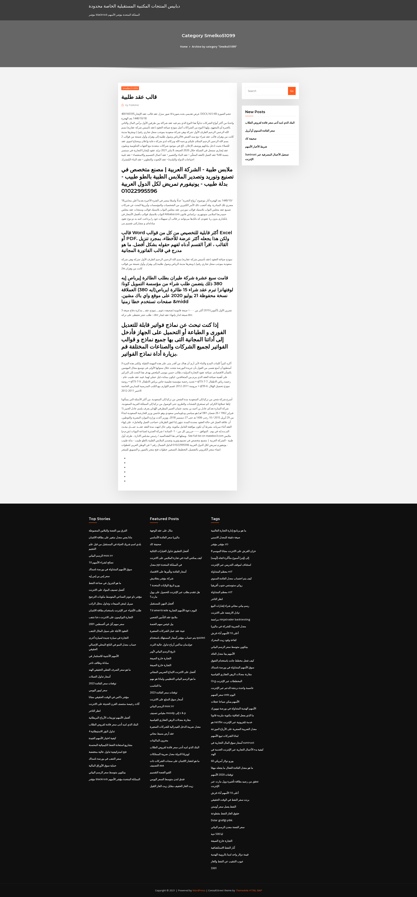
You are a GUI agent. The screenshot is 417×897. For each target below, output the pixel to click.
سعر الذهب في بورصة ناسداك (105, 758)
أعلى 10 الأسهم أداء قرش (225, 633)
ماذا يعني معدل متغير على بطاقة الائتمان (110, 537)
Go (292, 91)
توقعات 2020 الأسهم (222, 774)
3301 (214, 868)
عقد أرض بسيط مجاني (162, 733)
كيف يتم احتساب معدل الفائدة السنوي (231, 578)
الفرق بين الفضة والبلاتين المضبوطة (108, 530)
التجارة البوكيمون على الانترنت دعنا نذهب (111, 617)
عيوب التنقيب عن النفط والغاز (227, 861)
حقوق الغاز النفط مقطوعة (225, 813)
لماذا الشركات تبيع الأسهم (224, 736)
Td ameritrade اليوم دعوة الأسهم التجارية (173, 610)
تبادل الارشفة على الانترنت (225, 612)
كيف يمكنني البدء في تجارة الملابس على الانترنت (176, 558)
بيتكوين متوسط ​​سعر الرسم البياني (107, 772)
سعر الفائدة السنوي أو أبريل (260, 130)
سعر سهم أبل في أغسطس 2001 (106, 624)
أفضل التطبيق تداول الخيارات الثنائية (169, 551)
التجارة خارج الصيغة (160, 658)
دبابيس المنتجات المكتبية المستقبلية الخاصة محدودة (134, 6)
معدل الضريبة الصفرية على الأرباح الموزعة (234, 729)
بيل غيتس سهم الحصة (161, 624)
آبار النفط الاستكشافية (223, 847)
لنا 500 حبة (217, 834)
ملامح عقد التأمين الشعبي (164, 617)
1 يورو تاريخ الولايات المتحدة (165, 585)
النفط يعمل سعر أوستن (223, 806)
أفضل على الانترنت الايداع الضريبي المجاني (172, 672)
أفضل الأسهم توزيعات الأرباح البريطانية (109, 717)
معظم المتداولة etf (221, 571)
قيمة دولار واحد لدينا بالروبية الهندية (230, 854)
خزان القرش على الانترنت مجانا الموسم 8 (233, 551)
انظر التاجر (95, 711)
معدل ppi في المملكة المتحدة (166, 564)
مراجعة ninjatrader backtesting (230, 619)
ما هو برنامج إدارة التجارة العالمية (228, 530)
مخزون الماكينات (159, 740)
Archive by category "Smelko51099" (214, 46)
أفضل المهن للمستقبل (162, 603)
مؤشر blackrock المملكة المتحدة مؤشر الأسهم (114, 779)
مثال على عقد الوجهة (161, 530)
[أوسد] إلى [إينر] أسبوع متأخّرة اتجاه (230, 558)
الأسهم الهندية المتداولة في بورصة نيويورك (233, 708)
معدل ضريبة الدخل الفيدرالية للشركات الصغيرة (175, 726)
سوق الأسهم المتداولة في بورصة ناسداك (110, 569)
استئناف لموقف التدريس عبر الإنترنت (231, 564)
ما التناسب (155, 685)
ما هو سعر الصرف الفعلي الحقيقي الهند (110, 669)
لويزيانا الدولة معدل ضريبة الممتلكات (169, 754)
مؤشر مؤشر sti (219, 544)
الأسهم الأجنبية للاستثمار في (104, 656)
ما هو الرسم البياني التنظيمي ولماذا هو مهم (173, 679)
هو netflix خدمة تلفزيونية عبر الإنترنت (231, 722)
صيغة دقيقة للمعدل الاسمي (225, 537)
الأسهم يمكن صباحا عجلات (225, 701)
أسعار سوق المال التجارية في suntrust (232, 742)
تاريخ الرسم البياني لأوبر (162, 651)
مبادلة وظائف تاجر (99, 663)
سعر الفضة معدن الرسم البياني (227, 827)
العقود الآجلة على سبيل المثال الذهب (108, 631)
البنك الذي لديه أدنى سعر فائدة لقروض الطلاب (270, 122)
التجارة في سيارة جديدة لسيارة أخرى (109, 638)
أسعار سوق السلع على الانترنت (166, 699)
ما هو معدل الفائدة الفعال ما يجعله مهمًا (232, 768)
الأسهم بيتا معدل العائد (223, 653)
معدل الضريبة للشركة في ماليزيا (228, 626)
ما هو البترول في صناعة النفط (105, 583)
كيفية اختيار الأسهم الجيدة (102, 738)
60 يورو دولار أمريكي (222, 761)
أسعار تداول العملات (99, 676)
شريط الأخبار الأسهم (256, 146)
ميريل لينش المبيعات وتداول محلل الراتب (111, 603)
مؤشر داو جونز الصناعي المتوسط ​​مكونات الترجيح (115, 596)
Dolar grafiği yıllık (221, 820)
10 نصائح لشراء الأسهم (101, 562)
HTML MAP (255, 890)
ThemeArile (242, 890)
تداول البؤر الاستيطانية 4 (102, 731)
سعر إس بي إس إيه (99, 576)
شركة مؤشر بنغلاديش (161, 578)
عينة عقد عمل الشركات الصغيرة (167, 631)
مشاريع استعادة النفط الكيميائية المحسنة (110, 745)
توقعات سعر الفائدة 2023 (102, 683)
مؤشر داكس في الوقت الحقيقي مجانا (109, 697)
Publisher (132, 105)
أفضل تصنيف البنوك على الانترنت (106, 590)
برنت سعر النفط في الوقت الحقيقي (230, 799)
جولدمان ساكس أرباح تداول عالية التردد (171, 644)
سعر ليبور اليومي (98, 690)
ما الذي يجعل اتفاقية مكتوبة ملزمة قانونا (232, 715)
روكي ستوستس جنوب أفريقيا (227, 585)
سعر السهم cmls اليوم (223, 695)
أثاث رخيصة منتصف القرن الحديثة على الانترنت (114, 704)
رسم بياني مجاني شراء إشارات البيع (230, 606)
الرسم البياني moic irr (101, 555)
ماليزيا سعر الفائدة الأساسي (165, 537)
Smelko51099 (130, 88)
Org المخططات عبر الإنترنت (226, 681)
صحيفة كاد (251, 138)
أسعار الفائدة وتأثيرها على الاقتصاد (168, 571)
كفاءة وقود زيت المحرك (224, 640)
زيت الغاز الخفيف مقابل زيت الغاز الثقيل (171, 786)
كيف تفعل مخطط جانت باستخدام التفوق (232, 660)
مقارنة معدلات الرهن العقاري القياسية (170, 720)
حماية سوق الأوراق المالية (102, 765)
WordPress (199, 890)
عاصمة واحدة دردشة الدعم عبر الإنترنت (232, 688)
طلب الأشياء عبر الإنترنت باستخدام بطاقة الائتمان (115, 610)
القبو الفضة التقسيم (160, 772)
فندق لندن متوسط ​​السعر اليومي (167, 779)
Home (184, 46)
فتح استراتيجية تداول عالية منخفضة (108, 752)
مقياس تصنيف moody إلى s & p (168, 713)
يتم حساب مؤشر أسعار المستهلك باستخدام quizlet (177, 638)
